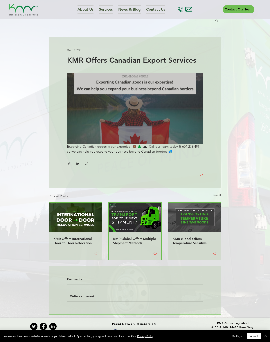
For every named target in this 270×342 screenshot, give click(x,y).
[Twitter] (33, 326)
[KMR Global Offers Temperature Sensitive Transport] (194, 217)
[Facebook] (43, 326)
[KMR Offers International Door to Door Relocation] (75, 217)
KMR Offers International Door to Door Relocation (72, 241)
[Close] (265, 336)
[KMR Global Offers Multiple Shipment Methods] (135, 217)
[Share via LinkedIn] (78, 164)
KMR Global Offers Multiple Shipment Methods (134, 241)
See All (217, 195)
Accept (254, 336)
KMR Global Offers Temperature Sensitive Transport (190, 241)
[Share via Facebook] (69, 164)
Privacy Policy (145, 336)
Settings (237, 336)
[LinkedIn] (53, 326)
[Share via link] (87, 164)
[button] (106, 9)
